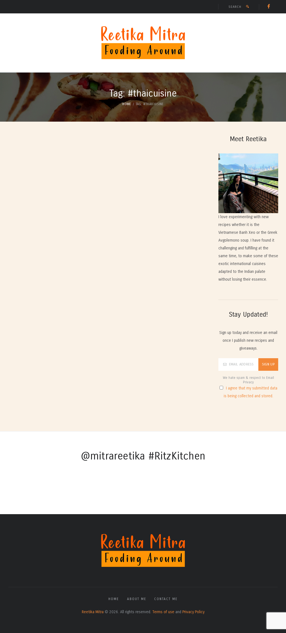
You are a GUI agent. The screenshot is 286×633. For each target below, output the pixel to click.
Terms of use (163, 612)
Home (126, 104)
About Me (136, 599)
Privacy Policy (193, 612)
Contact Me (166, 599)
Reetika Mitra (93, 612)
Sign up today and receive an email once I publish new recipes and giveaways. (248, 340)
